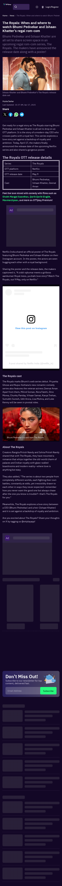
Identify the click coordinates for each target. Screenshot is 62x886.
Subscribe (48, 690)
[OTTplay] (7, 7)
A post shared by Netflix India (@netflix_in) (31, 363)
